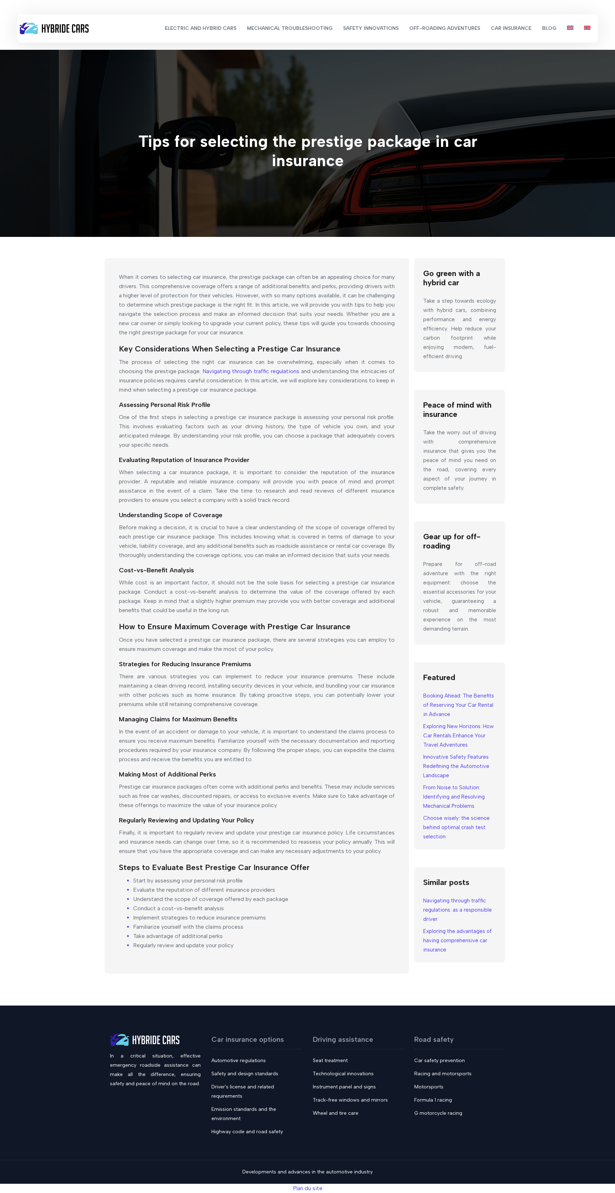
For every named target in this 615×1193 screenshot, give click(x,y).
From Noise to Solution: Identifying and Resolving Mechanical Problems (454, 796)
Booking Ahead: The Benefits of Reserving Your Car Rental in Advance (458, 705)
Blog (549, 28)
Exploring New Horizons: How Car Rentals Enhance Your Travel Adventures (458, 735)
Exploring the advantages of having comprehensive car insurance (457, 940)
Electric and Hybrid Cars (200, 28)
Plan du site (307, 1188)
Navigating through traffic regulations (251, 371)
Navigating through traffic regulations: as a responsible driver (457, 909)
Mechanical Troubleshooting (289, 28)
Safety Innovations (371, 28)
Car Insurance (511, 28)
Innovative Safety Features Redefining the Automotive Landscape (456, 766)
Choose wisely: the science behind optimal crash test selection (456, 827)
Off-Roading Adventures (444, 28)
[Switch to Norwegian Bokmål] (587, 28)
